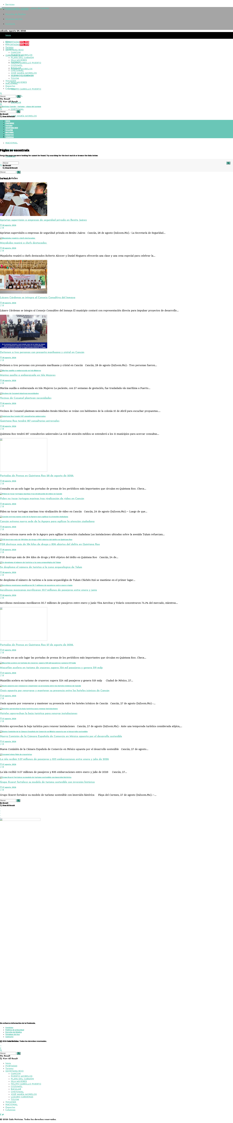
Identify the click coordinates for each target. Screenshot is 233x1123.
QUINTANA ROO (14, 50)
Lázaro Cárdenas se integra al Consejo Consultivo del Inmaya (37, 297)
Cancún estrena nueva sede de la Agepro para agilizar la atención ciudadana (47, 521)
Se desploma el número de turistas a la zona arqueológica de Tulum (41, 567)
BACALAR (16, 68)
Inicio (8, 35)
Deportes (10, 86)
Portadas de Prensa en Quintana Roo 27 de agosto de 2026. (37, 645)
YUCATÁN (10, 81)
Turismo (9, 47)
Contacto (10, 24)
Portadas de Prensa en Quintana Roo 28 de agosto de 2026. (37, 476)
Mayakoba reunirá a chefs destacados (23, 243)
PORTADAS (18, 42)
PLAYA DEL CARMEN (22, 58)
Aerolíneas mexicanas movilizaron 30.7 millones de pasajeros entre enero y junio (48, 590)
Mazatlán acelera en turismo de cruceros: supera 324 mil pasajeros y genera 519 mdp (51, 668)
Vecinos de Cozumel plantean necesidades (25, 398)
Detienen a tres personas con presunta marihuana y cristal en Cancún (42, 352)
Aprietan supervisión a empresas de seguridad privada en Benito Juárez (43, 220)
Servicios (9, 4)
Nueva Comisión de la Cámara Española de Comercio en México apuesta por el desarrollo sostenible (61, 736)
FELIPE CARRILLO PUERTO (26, 89)
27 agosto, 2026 (9, 650)
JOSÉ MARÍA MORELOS (24, 116)
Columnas (10, 89)
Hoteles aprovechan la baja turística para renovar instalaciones (38, 713)
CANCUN (16, 53)
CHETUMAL (17, 109)
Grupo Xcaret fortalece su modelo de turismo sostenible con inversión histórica (47, 782)
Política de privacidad (14, 1030)
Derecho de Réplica (15, 14)
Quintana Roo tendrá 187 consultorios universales (29, 421)
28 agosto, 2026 (9, 225)
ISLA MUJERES (19, 82)
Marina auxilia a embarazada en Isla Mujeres (27, 375)
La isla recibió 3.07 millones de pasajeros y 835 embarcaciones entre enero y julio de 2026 (54, 759)
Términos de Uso (13, 19)
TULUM (15, 130)
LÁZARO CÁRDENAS (22, 123)
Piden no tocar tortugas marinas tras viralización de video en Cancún (42, 498)
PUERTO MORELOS (21, 69)
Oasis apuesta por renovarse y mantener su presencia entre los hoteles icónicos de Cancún (54, 690)
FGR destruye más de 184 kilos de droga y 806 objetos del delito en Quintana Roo (50, 544)
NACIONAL (11, 143)
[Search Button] (18, 172)
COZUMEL (17, 65)
